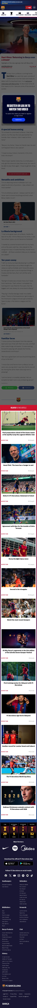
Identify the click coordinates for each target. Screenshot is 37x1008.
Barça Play (5, 935)
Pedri (3, 913)
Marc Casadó (5, 917)
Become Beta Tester (7, 945)
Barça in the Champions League (7, 979)
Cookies (20, 994)
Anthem (22, 939)
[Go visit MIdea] (27, 848)
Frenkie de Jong (6, 919)
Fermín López (5, 915)
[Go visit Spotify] (15, 848)
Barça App (5, 939)
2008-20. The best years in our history (7, 960)
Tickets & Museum (7, 937)
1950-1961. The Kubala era (6, 968)
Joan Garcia (5, 886)
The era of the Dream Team (5, 964)
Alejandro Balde (24, 884)
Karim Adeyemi (24, 919)
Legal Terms (5, 994)
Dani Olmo (5, 921)
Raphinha (22, 913)
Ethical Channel (24, 935)
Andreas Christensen (23, 892)
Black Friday (5, 947)
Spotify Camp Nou (24, 932)
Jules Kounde (23, 897)
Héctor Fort (23, 901)
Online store (5, 941)
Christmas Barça (6, 950)
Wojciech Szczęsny (7, 884)
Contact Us (5, 996)
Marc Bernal (5, 923)
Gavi (3, 910)
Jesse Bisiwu (23, 921)
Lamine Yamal (23, 910)
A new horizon (6, 957)
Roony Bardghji (24, 915)
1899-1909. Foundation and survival (6, 974)
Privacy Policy (13, 994)
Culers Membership (7, 932)
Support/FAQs (6, 943)
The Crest (22, 937)
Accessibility (27, 994)
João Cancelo (23, 904)
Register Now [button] (18, 119)
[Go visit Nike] (6, 848)
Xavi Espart (22, 889)
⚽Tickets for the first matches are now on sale (12, 2)
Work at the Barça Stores (24, 942)
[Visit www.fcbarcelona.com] (3, 8)
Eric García (22, 899)
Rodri (3, 926)
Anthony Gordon (24, 917)
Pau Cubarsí (23, 886)
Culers (28, 7)
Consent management (24, 996)
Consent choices (6, 999)
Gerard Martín (23, 895)
